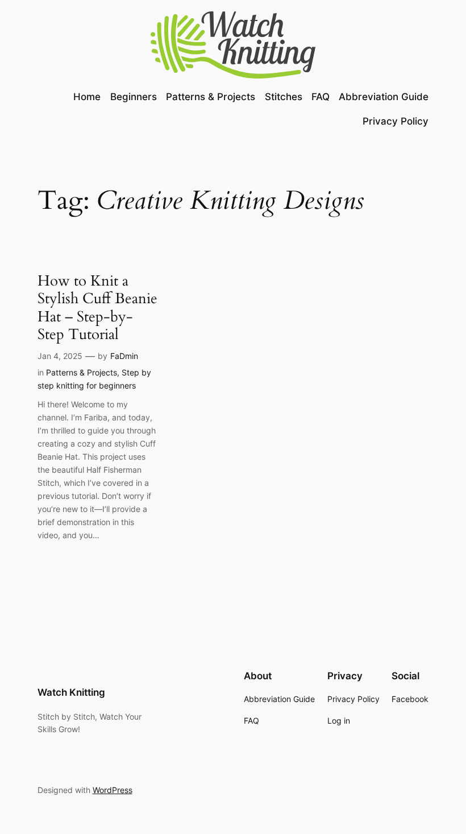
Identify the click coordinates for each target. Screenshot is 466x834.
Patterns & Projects (81, 372)
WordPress (112, 790)
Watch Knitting (71, 692)
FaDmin (124, 356)
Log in (338, 720)
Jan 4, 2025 (60, 356)
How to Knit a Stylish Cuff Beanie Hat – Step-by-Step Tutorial (97, 307)
